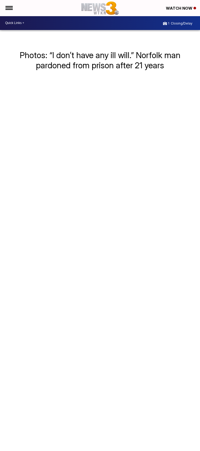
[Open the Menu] (9, 8)
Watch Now (179, 8)
